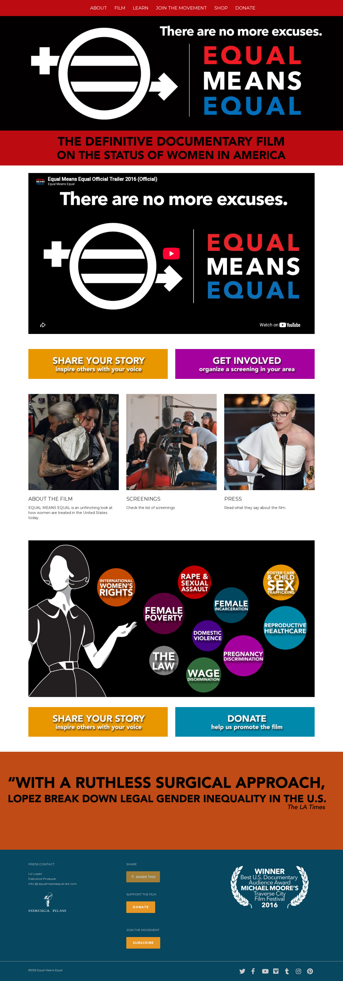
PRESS (233, 499)
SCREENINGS (143, 499)
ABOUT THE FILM (50, 499)
